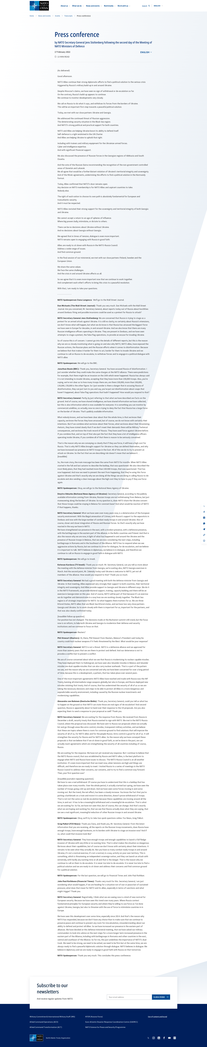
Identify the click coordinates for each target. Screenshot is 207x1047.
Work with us (123, 6)
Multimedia (108, 6)
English (145, 52)
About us (64, 6)
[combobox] (158, 5)
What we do (77, 6)
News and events (93, 6)
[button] (158, 5)
